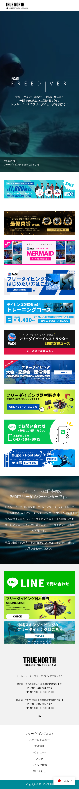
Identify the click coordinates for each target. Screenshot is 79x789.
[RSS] (39, 716)
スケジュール (39, 752)
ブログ (39, 758)
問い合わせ (39, 771)
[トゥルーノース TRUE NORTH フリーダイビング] (39, 660)
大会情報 (39, 746)
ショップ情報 (39, 764)
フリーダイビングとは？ (39, 733)
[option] (39, 164)
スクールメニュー (39, 739)
